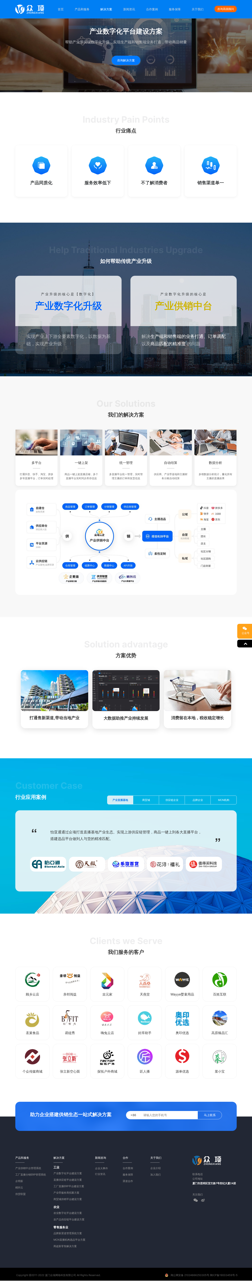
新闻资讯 (129, 9)
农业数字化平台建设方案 (67, 1212)
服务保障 (175, 9)
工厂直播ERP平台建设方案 (68, 1186)
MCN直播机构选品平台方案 (69, 1239)
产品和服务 (82, 9)
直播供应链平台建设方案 (67, 1179)
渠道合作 (128, 1181)
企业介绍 (155, 1168)
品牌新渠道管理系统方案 (67, 1233)
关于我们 (197, 9)
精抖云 (19, 1187)
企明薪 (19, 1181)
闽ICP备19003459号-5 (224, 1275)
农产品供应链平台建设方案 (68, 1219)
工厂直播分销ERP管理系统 (30, 1174)
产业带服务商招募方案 (66, 1192)
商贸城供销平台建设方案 (67, 1199)
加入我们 (155, 1174)
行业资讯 (100, 1174)
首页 (61, 9)
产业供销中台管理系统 (28, 1168)
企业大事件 (101, 1168)
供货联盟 (20, 1193)
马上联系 (210, 1115)
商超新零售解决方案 (65, 1246)
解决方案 (106, 9)
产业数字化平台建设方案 (67, 1173)
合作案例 (152, 9)
